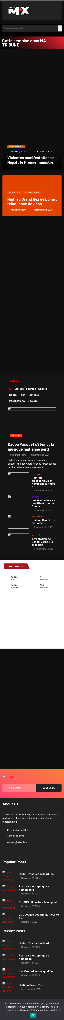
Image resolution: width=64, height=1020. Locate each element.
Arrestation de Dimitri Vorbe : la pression (42, 541)
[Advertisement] (32, 83)
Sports (36, 497)
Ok (32, 1015)
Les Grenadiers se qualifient (37, 971)
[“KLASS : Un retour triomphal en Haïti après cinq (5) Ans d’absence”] (9, 904)
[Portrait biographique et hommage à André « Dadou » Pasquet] (18, 479)
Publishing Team (18, 151)
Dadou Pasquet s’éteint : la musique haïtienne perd (31, 446)
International (16, 147)
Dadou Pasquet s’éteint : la (36, 874)
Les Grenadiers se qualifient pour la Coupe (43, 503)
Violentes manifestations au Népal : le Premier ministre (32, 160)
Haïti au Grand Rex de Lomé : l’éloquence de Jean (32, 201)
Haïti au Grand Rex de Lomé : (44, 521)
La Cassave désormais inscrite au (39, 916)
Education (14, 193)
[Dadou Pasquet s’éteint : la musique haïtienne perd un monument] (32, 423)
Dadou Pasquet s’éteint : (35, 943)
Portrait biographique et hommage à (35, 887)
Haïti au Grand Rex (31, 985)
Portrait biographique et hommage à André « (43, 482)
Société (36, 535)
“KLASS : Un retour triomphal (38, 902)
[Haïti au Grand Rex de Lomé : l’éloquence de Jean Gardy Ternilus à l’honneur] (18, 522)
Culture (16, 435)
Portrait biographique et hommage (35, 957)
